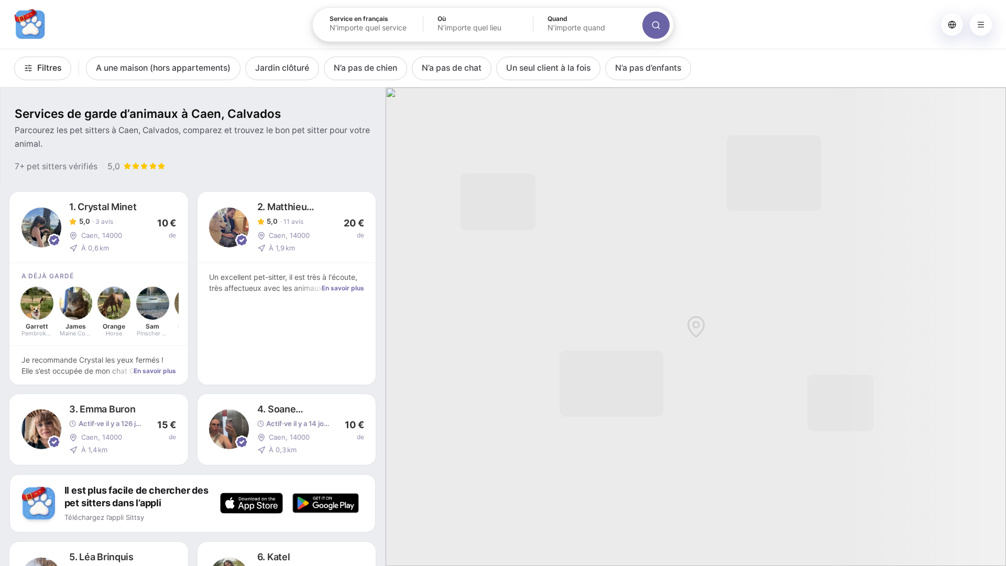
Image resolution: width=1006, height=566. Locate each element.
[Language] (952, 25)
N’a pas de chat (452, 68)
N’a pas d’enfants (648, 68)
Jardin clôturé (282, 68)
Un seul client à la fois (548, 68)
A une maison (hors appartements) (163, 68)
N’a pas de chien (365, 68)
